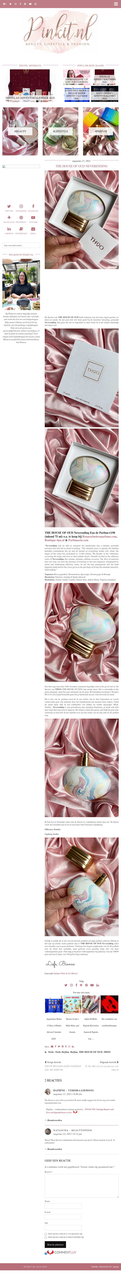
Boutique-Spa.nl (54, 540)
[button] (117, 4)
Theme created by (105, 1267)
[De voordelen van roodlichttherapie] (109, 1004)
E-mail (47, 1212)
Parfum (74, 1052)
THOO (107, 1052)
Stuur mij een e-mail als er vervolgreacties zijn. (65, 1233)
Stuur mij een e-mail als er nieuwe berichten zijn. (66, 1237)
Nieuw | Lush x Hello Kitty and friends (72, 1025)
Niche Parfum (62, 1052)
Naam (47, 1201)
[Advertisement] (82, 292)
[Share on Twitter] (59, 1046)
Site (46, 1223)
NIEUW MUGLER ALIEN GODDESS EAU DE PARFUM (63, 1066)
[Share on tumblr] (65, 1046)
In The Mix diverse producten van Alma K (102, 1066)
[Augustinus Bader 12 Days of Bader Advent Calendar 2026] (54, 1004)
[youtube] (30, 4)
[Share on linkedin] (73, 1046)
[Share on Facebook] (55, 1046)
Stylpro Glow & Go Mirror (66, 973)
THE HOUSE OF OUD (90, 1052)
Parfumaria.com (78, 540)
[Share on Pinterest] (62, 1046)
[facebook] (20, 4)
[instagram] (16, 4)
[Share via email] (52, 1046)
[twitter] (10, 4)
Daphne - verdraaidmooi (73, 1090)
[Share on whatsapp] (69, 1046)
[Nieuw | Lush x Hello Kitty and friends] (72, 1004)
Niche (51, 1052)
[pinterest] (25, 4)
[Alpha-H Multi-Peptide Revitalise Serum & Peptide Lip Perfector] (91, 1004)
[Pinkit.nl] (60, 29)
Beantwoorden (54, 1120)
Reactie (49, 1172)
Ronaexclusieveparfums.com (99, 536)
